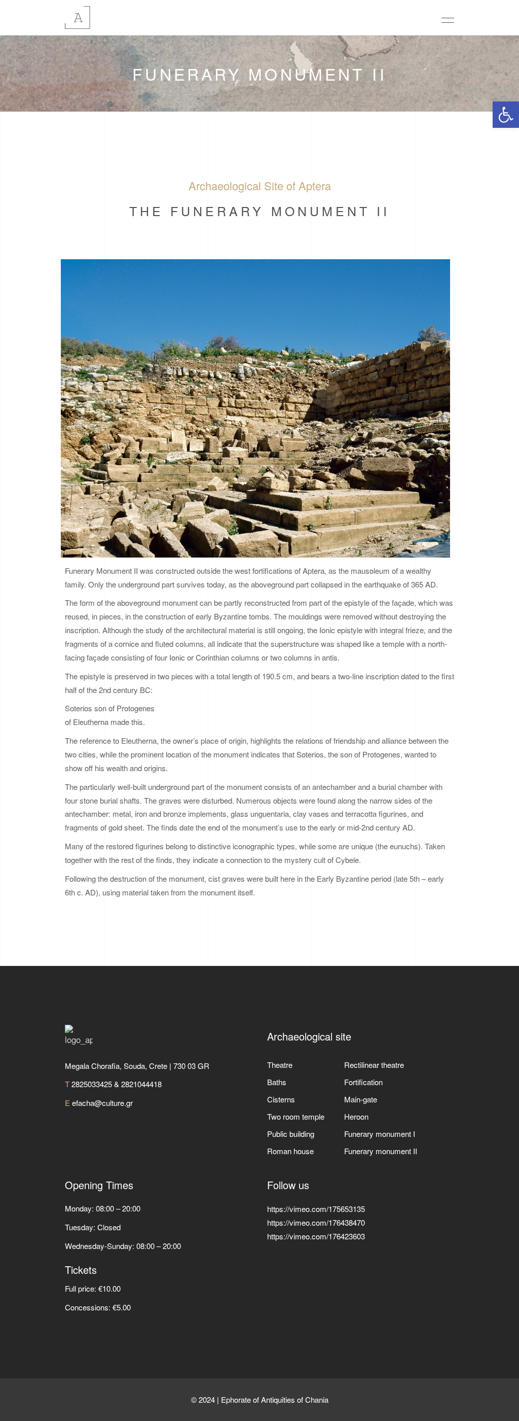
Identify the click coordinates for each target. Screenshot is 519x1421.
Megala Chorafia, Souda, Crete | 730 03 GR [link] (137, 1065)
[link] (506, 114)
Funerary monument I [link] (379, 1133)
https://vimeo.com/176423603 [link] (316, 1236)
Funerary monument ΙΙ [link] (380, 1151)
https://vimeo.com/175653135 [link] (316, 1208)
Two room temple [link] (295, 1116)
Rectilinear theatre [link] (374, 1064)
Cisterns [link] (281, 1099)
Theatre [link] (279, 1064)
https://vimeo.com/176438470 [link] (316, 1222)
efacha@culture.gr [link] (102, 1102)
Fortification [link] (363, 1082)
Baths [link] (276, 1082)
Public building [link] (290, 1133)
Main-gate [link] (360, 1099)
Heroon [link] (356, 1116)
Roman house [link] (290, 1151)
